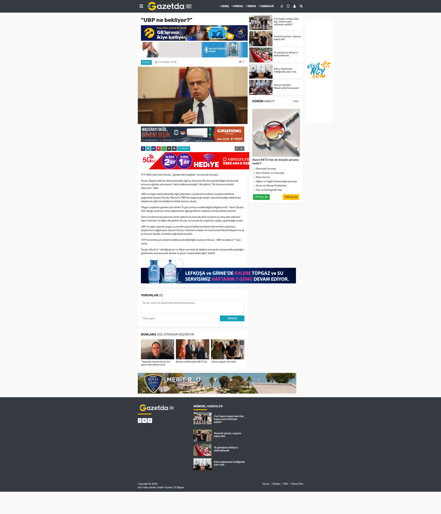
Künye (266, 483)
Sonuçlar (291, 197)
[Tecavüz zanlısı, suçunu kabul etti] (261, 38)
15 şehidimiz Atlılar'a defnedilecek (286, 54)
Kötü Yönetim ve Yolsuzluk (270, 173)
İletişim (276, 483)
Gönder (232, 318)
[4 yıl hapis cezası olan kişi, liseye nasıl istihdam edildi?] (261, 22)
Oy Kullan (261, 197)
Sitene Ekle (297, 483)
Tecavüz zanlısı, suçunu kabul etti (287, 38)
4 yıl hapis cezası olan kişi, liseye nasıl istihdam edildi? (286, 21)
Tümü (296, 101)
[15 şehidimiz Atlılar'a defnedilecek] (261, 54)
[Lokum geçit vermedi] (227, 349)
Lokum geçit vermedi (223, 361)
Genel (225, 6)
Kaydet (185, 148)
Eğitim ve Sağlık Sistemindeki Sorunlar (276, 181)
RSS (285, 483)
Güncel (238, 6)
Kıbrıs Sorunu (263, 177)
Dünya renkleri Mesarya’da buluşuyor (286, 87)
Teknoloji (267, 6)
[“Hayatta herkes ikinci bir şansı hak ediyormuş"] (157, 349)
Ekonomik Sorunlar (266, 168)
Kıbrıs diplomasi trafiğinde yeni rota (285, 70)
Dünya (252, 6)
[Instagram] (149, 420)
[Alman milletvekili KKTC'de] (192, 349)
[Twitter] (144, 420)
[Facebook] (140, 420)
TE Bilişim (179, 487)
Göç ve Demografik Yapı (269, 190)
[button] (141, 6)
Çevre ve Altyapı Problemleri (271, 185)
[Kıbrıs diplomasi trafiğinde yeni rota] (261, 71)
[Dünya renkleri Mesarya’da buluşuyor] (261, 87)
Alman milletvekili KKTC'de (191, 361)
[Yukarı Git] (432, 505)
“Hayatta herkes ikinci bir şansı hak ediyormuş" (155, 363)
